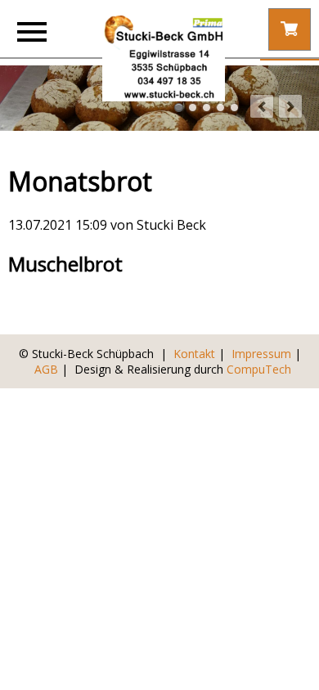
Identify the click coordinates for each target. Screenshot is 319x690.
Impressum (261, 353)
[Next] (290, 106)
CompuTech (259, 369)
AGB (46, 369)
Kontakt (194, 353)
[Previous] (261, 106)
